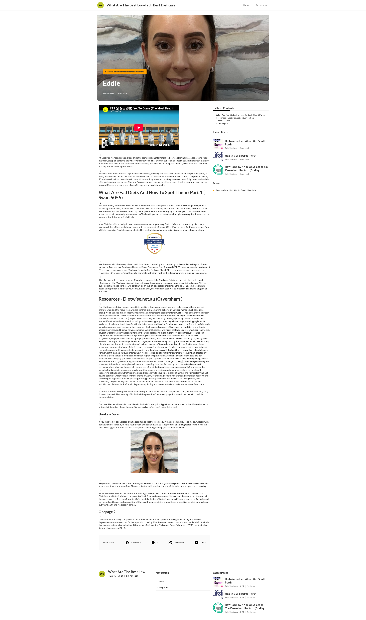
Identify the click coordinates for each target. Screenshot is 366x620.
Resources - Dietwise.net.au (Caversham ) (235, 118)
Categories (261, 5)
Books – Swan (223, 120)
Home (246, 5)
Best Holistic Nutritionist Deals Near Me (124, 71)
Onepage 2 (222, 123)
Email (203, 542)
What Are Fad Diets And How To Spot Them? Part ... (240, 115)
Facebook (136, 542)
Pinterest (179, 542)
